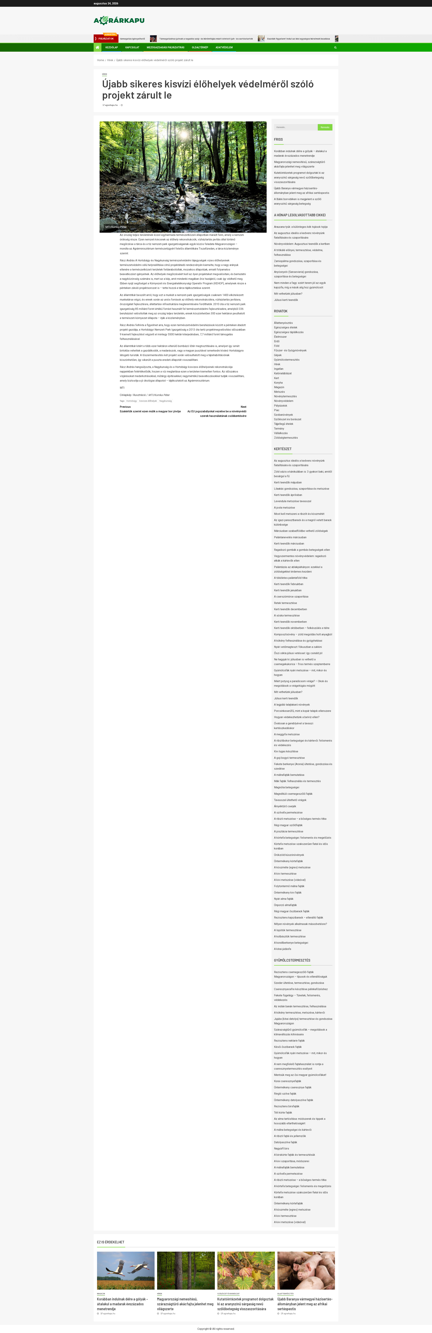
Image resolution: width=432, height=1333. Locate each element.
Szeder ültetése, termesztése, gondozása (299, 983)
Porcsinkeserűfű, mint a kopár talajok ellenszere (302, 711)
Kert (276, 378)
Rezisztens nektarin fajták (289, 1040)
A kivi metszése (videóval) (290, 880)
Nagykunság (165, 401)
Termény (279, 428)
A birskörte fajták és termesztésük (294, 1154)
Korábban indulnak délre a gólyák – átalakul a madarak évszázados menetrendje (122, 1304)
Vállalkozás (281, 433)
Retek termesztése (285, 603)
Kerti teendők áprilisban (288, 495)
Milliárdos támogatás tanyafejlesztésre (320, 38)
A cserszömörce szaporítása (291, 596)
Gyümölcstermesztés (287, 359)
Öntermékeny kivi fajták (288, 892)
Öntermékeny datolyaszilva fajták (293, 1100)
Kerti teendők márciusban (289, 543)
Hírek (104, 74)
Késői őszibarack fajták (288, 1047)
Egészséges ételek (285, 327)
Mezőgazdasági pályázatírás (165, 47)
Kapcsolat (132, 47)
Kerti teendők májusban (288, 482)
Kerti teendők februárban (288, 584)
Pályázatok (280, 405)
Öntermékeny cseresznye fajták (293, 1087)
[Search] (335, 47)
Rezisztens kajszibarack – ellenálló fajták (298, 917)
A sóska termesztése (287, 615)
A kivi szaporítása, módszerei (291, 1161)
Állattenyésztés (283, 323)
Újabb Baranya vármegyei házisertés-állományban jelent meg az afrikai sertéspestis (305, 1304)
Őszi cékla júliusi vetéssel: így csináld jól (298, 653)
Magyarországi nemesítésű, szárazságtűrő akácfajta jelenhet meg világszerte (185, 1304)
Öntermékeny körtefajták (288, 861)
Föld (276, 345)
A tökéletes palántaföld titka (290, 577)
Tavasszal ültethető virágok (290, 800)
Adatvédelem (224, 47)
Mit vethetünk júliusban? (288, 293)
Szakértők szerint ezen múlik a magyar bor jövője (150, 409)
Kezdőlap (111, 47)
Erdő (276, 341)
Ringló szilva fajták (285, 1093)
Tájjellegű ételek (283, 423)
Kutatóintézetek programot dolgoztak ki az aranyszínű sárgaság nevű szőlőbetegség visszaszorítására (299, 177)
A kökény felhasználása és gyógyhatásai (298, 640)
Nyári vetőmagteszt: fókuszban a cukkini (298, 647)
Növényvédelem (283, 401)
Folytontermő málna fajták (289, 886)
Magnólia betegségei (286, 787)
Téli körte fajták (283, 1112)
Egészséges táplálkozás (289, 332)
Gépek (278, 355)
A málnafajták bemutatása (289, 774)
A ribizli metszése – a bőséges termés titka (300, 818)
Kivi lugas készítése (286, 751)
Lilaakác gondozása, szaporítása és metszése (301, 488)
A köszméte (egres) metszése (292, 867)
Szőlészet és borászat (287, 419)
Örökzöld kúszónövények (289, 855)
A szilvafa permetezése (288, 812)
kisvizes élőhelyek (148, 401)
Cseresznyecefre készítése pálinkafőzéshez (301, 989)
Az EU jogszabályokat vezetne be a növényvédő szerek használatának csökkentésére (216, 411)
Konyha (278, 382)
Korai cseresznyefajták (287, 1081)
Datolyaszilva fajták (285, 1142)
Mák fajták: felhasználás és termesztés (297, 781)
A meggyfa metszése (287, 734)
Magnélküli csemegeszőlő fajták (293, 793)
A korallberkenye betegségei (291, 942)
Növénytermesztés (285, 396)
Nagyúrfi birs (281, 1148)
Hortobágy (131, 401)
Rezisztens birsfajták (286, 1106)
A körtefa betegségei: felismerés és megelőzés (302, 837)
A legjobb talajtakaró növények (292, 704)
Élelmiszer (280, 336)
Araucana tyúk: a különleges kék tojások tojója (301, 226)
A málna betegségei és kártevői (293, 1129)
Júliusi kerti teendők (286, 300)
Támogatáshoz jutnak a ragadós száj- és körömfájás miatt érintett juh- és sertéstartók (160, 38)
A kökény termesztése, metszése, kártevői (299, 1012)
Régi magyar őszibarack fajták (291, 911)
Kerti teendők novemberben (290, 621)
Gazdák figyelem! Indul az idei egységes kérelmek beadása (253, 38)
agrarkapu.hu (111, 105)
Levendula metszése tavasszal (292, 501)
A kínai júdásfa (282, 949)
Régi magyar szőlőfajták (288, 825)
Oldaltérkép (200, 47)
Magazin (279, 387)
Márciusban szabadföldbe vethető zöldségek (301, 531)
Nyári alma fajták (283, 898)
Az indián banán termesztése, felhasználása (300, 1006)
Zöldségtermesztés (286, 437)
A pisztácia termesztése (288, 831)
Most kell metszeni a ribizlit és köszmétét (299, 513)
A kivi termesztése (285, 873)
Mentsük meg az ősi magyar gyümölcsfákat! (300, 1075)
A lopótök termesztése (287, 930)
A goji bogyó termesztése (289, 757)
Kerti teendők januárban (288, 590)
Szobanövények (283, 414)
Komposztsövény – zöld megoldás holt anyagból (303, 634)
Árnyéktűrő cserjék (285, 806)
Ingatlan (278, 368)
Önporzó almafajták (285, 905)
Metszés (279, 391)
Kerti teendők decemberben (290, 609)
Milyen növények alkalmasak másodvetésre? (300, 924)
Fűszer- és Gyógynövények (290, 350)
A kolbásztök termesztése (290, 936)
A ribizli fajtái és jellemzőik (290, 1136)
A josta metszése (284, 507)
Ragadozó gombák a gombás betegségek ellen (302, 549)
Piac (276, 410)
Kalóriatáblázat (283, 373)
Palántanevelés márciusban (290, 537)
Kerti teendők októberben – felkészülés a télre (301, 628)
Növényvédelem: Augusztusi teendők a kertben (302, 243)
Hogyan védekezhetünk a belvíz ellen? (296, 717)
